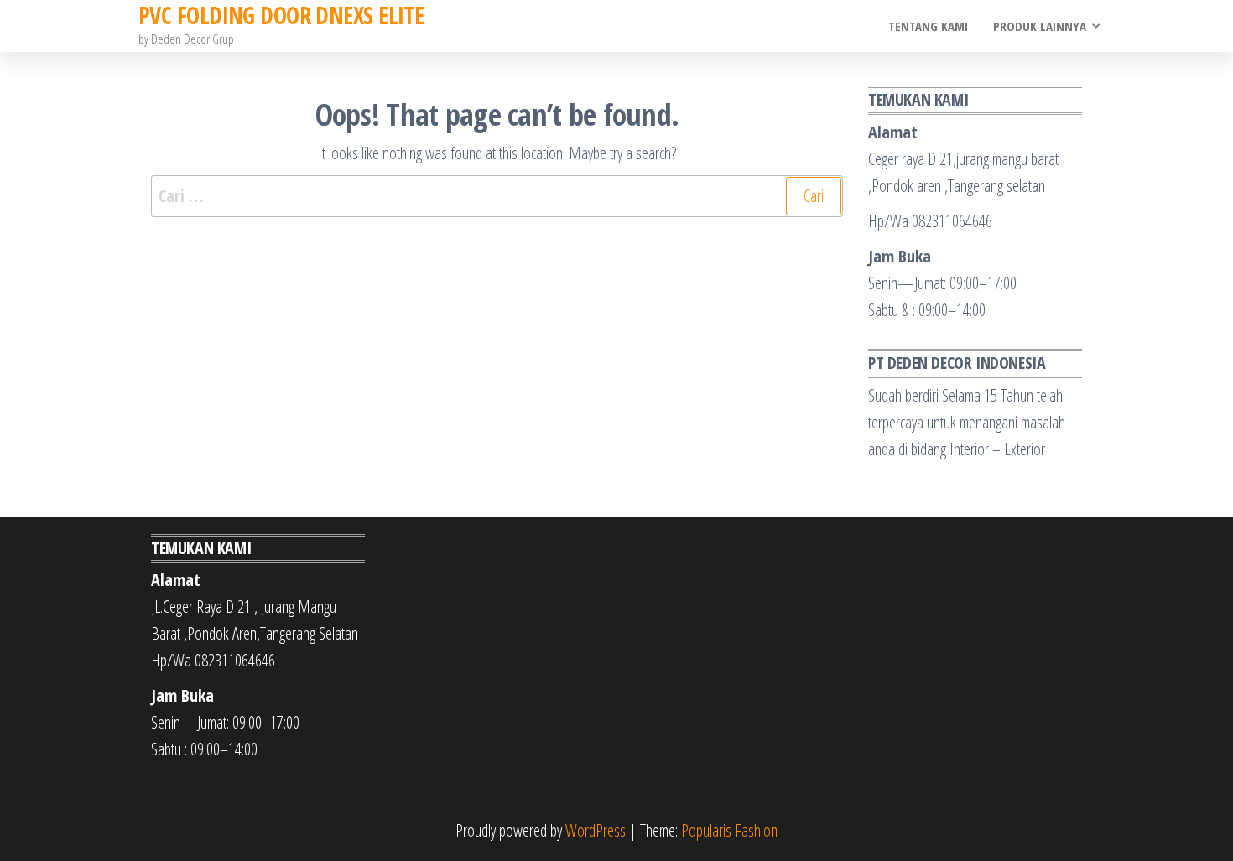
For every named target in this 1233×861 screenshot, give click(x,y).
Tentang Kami (928, 26)
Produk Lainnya (1039, 26)
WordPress (595, 830)
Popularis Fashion (729, 830)
